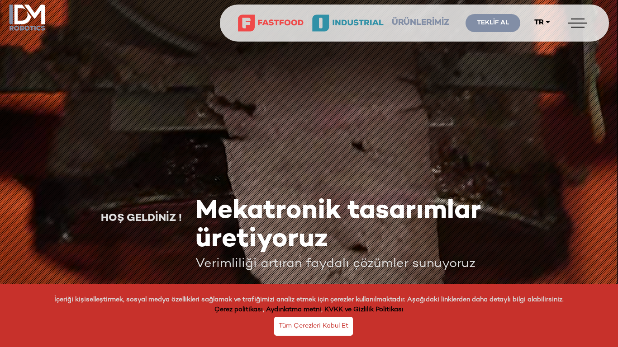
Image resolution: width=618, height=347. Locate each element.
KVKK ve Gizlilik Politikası (364, 309)
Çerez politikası (238, 309)
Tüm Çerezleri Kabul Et (313, 326)
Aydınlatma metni (293, 309)
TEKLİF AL (493, 22)
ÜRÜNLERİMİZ (420, 23)
